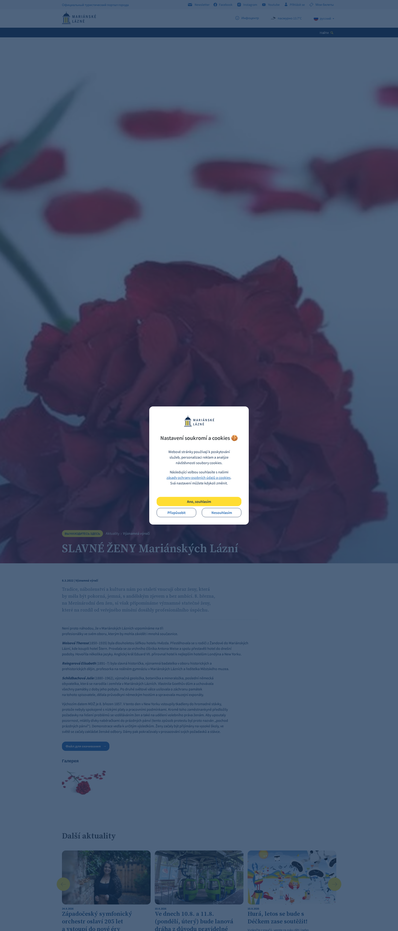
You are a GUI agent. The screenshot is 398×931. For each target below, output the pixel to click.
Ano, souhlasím (199, 501)
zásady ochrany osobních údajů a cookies (199, 477)
